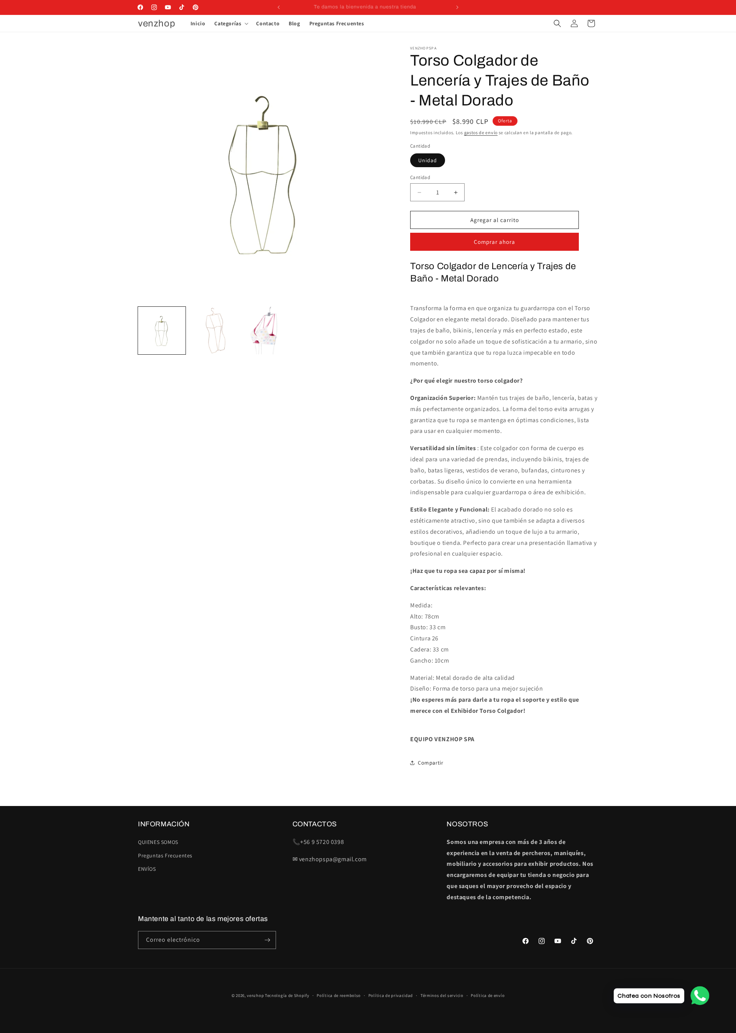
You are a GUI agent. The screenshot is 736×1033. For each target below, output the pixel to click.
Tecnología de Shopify (287, 995)
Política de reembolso (339, 995)
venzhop (255, 995)
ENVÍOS (147, 868)
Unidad (427, 160)
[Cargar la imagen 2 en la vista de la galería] (213, 330)
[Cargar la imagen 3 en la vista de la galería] (264, 330)
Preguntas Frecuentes (165, 855)
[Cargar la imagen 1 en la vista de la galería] (162, 330)
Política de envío (487, 995)
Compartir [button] (430, 762)
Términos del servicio (442, 995)
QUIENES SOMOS (158, 842)
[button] (230, 23)
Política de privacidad (390, 995)
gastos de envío (481, 132)
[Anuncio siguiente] (457, 7)
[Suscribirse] (267, 940)
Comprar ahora (494, 241)
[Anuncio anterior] (278, 7)
